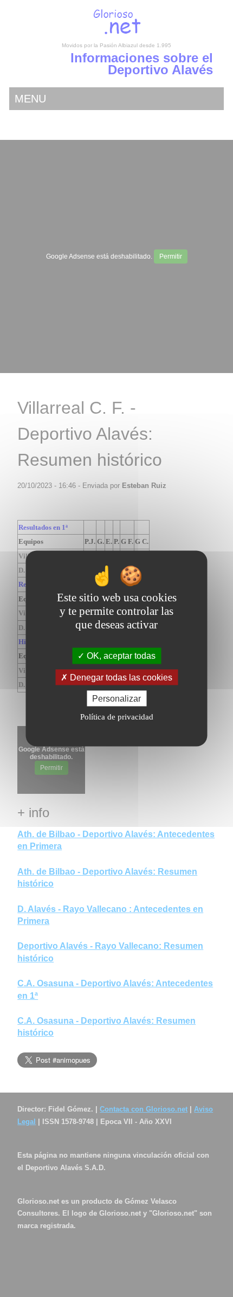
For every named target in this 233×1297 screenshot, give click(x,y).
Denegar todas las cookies (120, 677)
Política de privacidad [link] (116, 716)
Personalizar (116, 698)
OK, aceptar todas (120, 655)
